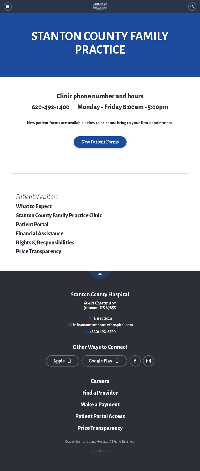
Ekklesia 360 (100, 451)
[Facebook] (135, 361)
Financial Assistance (39, 234)
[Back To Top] (100, 275)
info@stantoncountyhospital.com (102, 325)
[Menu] (8, 6)
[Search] (192, 6)
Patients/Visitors (37, 196)
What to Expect (33, 206)
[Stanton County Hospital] (100, 6)
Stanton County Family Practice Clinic (59, 215)
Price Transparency (38, 251)
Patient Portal (32, 225)
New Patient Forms (100, 141)
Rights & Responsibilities (45, 243)
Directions (102, 318)
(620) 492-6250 (103, 332)
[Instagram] (148, 361)
